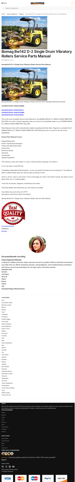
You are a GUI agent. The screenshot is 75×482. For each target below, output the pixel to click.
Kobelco (4, 357)
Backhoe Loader (6, 305)
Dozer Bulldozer (6, 326)
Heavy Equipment (12, 14)
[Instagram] (10, 467)
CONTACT (5, 448)
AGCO (3, 412)
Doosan (4, 422)
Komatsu (4, 359)
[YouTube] (13, 467)
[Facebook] (3, 467)
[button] (72, 3)
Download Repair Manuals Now (13, 289)
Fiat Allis (4, 335)
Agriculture (5, 438)
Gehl (3, 340)
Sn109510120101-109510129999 (13, 112)
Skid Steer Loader (7, 373)
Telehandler (5, 378)
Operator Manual (7, 371)
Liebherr (4, 364)
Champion (5, 317)
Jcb (3, 352)
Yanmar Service (6, 395)
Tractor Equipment (7, 383)
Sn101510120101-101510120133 (13, 110)
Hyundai (4, 350)
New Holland (5, 366)
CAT (3, 419)
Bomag (21, 14)
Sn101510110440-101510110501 (13, 115)
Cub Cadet (5, 321)
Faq (3, 445)
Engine (4, 331)
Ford (3, 338)
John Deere (5, 354)
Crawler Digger (6, 319)
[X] (6, 467)
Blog (3, 443)
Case (3, 312)
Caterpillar (5, 314)
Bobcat (4, 307)
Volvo (3, 390)
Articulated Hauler (7, 302)
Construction (5, 441)
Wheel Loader (6, 392)
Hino (3, 345)
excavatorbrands (8, 226)
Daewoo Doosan (6, 324)
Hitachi (4, 347)
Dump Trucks (6, 328)
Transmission (5, 385)
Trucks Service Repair (8, 388)
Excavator (5, 333)
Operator (4, 369)
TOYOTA (4, 380)
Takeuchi (4, 376)
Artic (3, 300)
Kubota (4, 362)
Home (3, 14)
